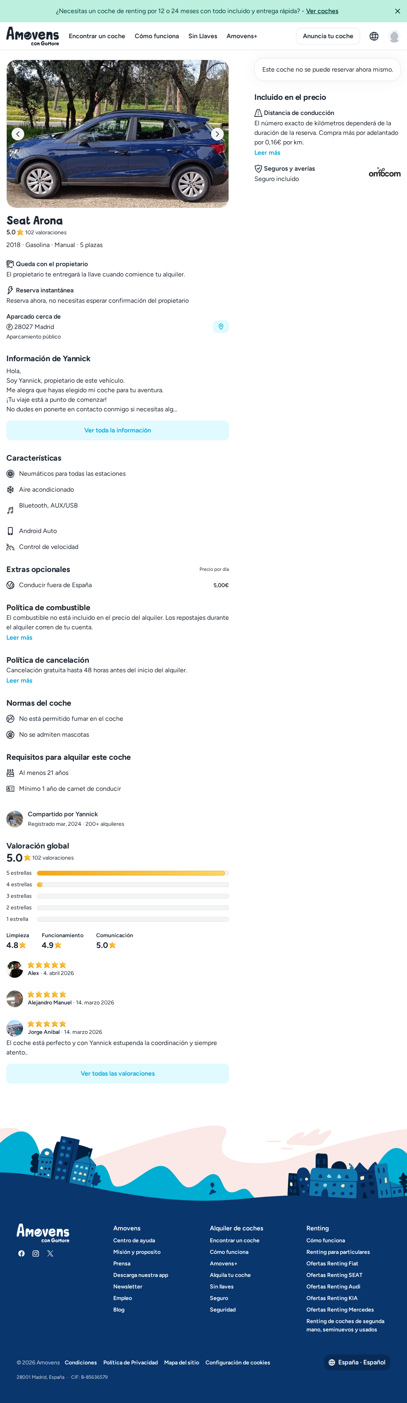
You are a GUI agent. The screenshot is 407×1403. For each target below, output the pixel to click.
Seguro (219, 1298)
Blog (118, 1309)
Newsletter (127, 1286)
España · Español (362, 1362)
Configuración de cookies (237, 1362)
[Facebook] (21, 1253)
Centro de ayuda (134, 1240)
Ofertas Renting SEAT (334, 1275)
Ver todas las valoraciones (118, 1073)
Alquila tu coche (230, 1275)
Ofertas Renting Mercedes (340, 1309)
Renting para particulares (338, 1252)
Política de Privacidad (130, 1362)
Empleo (122, 1298)
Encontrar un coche (97, 36)
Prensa (121, 1263)
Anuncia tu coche (328, 36)
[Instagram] (36, 1253)
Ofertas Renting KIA (332, 1298)
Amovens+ (242, 36)
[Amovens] (32, 36)
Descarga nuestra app (140, 1275)
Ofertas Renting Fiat (332, 1263)
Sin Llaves (202, 36)
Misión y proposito (137, 1252)
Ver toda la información (117, 430)
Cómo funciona (157, 36)
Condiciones (81, 1362)
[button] (397, 11)
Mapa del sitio (181, 1362)
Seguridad (223, 1309)
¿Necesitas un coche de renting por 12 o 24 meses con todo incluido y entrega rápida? (197, 11)
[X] (50, 1253)
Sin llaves (222, 1286)
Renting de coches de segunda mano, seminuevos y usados (345, 1325)
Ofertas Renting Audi (333, 1286)
